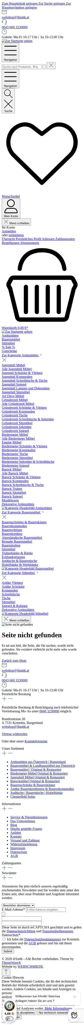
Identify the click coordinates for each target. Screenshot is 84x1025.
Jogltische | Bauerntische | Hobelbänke (36, 793)
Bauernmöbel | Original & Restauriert (35, 769)
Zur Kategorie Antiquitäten (20, 355)
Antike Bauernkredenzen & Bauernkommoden (42, 789)
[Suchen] (44, 67)
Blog (13, 825)
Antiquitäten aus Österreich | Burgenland (38, 762)
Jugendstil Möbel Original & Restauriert (37, 777)
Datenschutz (18, 852)
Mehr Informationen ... (60, 1008)
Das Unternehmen (22, 821)
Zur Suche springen (52, 3)
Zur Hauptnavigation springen (36, 5)
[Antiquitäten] (27, 508)
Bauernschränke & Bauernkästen (32, 785)
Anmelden (9, 231)
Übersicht (9, 239)
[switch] (9, 1018)
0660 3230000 (49, 711)
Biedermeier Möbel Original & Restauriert (39, 773)
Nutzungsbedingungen (57, 931)
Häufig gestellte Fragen (26, 829)
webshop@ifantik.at (15, 17)
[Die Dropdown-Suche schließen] (51, 65)
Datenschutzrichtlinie (21, 931)
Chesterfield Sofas (22, 796)
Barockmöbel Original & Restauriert (35, 781)
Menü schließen (19, 223)
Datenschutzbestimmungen (42, 939)
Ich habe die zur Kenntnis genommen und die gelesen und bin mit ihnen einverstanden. (40, 943)
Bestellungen (11, 243)
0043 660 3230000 (15, 27)
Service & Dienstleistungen (28, 817)
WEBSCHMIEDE (30, 966)
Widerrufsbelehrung (23, 844)
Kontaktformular (36, 741)
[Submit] (3, 914)
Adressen (48, 239)
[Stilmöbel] (25, 613)
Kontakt (15, 836)
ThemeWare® (11, 962)
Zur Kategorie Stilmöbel (19, 573)
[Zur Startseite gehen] (17, 41)
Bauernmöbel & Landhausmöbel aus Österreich (42, 766)
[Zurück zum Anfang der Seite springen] (6, 972)
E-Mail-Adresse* (14, 909)
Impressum (17, 848)
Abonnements (29, 243)
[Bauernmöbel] (28, 568)
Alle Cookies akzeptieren (18, 1012)
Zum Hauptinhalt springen (20, 3)
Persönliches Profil (29, 239)
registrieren (16, 235)
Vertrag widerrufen (14, 734)
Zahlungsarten (65, 239)
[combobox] (22, 67)
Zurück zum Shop (14, 660)
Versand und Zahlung (25, 840)
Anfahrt (15, 832)
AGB (14, 856)
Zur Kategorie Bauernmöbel (21, 512)
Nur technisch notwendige (55, 1012)
